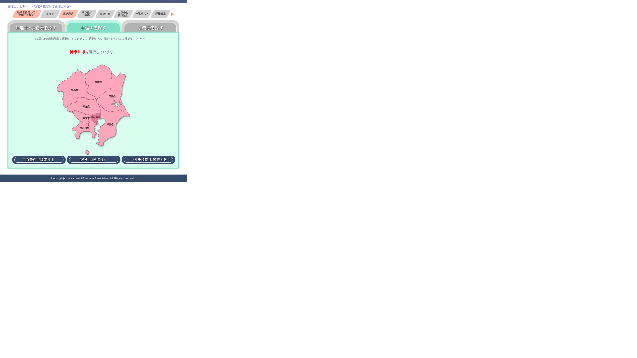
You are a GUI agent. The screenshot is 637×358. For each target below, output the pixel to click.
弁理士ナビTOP (18, 6)
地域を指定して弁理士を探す (55, 6)
